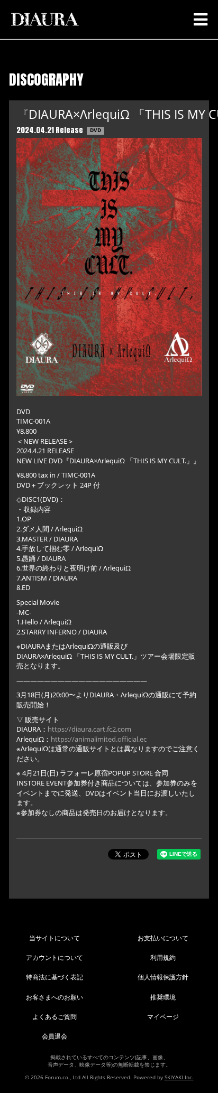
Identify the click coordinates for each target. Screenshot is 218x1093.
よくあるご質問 (54, 1016)
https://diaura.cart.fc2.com (89, 729)
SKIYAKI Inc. (179, 1077)
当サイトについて (54, 937)
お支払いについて (163, 937)
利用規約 (163, 957)
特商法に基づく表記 (54, 977)
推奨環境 (163, 997)
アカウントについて (54, 957)
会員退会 (54, 1036)
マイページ (163, 1016)
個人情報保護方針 (163, 977)
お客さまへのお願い (54, 997)
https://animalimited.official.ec (99, 739)
